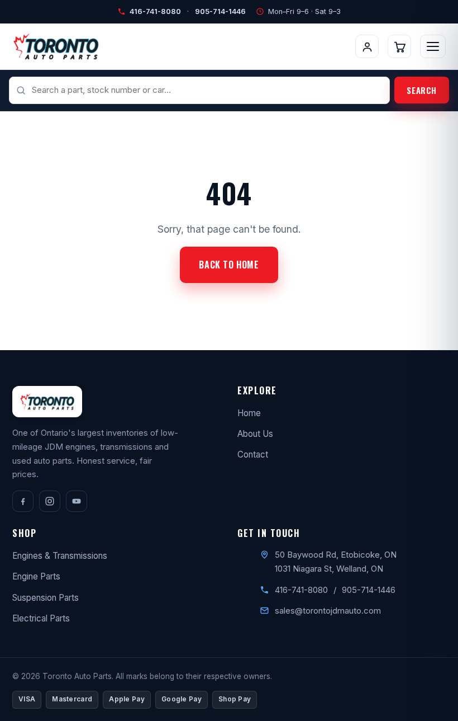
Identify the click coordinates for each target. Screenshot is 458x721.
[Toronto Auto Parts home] (55, 46)
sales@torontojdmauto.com (328, 610)
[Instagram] (49, 501)
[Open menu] (433, 46)
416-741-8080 (155, 11)
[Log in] (367, 46)
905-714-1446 (220, 11)
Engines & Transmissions (59, 555)
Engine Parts (36, 576)
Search (422, 90)
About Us (255, 433)
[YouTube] (76, 501)
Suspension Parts (45, 597)
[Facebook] (23, 501)
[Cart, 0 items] (399, 46)
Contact (252, 454)
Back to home (229, 264)
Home (249, 413)
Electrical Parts (41, 618)
